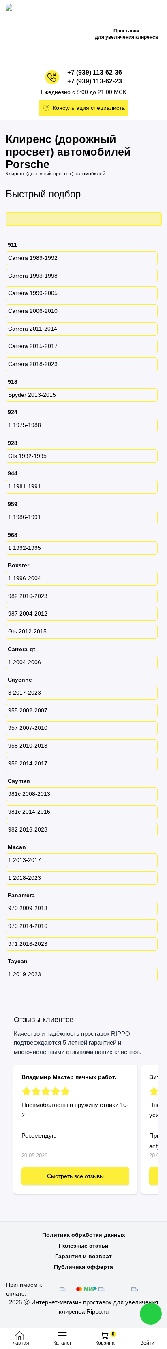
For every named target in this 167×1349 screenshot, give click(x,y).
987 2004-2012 (27, 613)
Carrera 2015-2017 (33, 346)
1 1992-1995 (24, 548)
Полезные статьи (84, 1245)
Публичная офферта (83, 1266)
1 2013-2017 (24, 860)
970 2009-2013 (27, 908)
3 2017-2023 (24, 692)
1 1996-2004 (24, 578)
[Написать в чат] (151, 1314)
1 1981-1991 (24, 486)
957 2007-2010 (27, 728)
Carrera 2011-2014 (32, 328)
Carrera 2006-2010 (33, 311)
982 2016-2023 (27, 596)
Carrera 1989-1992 (33, 257)
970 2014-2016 (27, 926)
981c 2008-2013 (29, 794)
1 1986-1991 (24, 517)
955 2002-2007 (27, 710)
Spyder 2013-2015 (32, 394)
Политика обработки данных (83, 1234)
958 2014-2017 (27, 763)
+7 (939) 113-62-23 (94, 81)
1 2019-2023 (24, 974)
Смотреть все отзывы (75, 1176)
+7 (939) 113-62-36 (94, 72)
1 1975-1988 (24, 425)
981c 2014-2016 (29, 811)
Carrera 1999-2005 (33, 293)
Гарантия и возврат (83, 1256)
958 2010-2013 (27, 745)
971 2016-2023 (27, 944)
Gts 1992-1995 (27, 456)
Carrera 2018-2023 (33, 364)
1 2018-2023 (24, 877)
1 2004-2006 (24, 662)
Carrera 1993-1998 (33, 275)
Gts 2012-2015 (27, 631)
